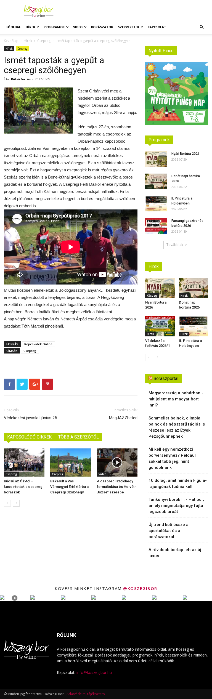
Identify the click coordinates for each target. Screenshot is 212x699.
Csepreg (44, 40)
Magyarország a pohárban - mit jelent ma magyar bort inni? (176, 399)
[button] (201, 27)
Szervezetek (128, 27)
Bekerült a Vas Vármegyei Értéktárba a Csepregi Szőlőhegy (69, 486)
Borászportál (165, 378)
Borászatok (102, 27)
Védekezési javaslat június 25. (31, 417)
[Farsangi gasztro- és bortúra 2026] (156, 226)
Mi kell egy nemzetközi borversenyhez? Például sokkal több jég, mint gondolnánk (172, 458)
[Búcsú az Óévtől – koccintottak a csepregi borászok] (24, 462)
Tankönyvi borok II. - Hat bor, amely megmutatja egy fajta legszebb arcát (176, 505)
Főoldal (13, 27)
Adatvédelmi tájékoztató (86, 694)
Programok (54, 27)
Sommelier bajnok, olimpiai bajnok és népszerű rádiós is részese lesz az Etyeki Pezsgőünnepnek (177, 427)
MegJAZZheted (123, 417)
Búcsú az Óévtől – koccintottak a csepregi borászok (23, 486)
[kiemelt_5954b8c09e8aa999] (38, 110)
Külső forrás (21, 79)
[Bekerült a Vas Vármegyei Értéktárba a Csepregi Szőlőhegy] (70, 462)
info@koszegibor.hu (94, 672)
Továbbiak (174, 244)
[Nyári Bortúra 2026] (156, 159)
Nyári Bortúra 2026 (185, 154)
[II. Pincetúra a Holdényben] (156, 203)
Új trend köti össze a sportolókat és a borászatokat (169, 530)
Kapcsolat (157, 27)
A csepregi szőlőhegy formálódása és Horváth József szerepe (116, 486)
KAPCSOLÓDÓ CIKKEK (29, 437)
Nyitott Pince (161, 50)
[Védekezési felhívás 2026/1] (160, 326)
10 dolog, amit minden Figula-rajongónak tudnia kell (178, 483)
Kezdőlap (11, 40)
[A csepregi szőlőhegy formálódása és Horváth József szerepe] (117, 462)
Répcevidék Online (38, 344)
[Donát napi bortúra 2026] (156, 181)
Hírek (30, 27)
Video (78, 27)
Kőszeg (152, 295)
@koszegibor (140, 588)
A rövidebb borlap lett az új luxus (175, 552)
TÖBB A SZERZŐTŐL (78, 437)
